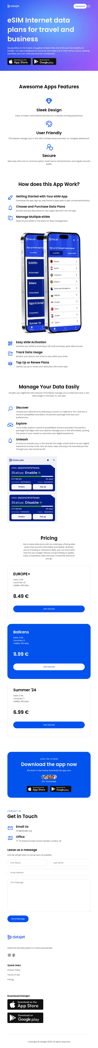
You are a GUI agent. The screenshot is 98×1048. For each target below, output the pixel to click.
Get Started (49, 608)
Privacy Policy (13, 970)
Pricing (10, 979)
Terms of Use (13, 974)
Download (80, 6)
